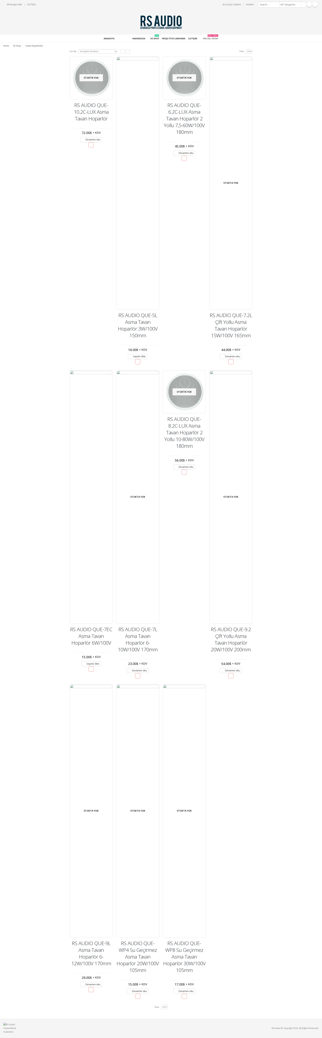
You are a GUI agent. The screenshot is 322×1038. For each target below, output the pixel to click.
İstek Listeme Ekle (91, 144)
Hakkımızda (138, 38)
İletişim (192, 38)
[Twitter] (309, 4)
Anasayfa (109, 38)
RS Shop (154, 37)
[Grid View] (122, 51)
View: (241, 51)
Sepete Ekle (139, 356)
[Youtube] (314, 4)
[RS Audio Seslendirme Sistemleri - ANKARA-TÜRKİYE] (161, 22)
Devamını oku (92, 139)
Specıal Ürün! (210, 37)
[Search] (304, 4)
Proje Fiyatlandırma (173, 38)
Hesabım (250, 4)
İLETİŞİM (31, 4)
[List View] (127, 51)
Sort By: (73, 51)
